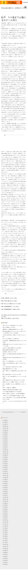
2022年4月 (5, 513)
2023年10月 (5, 477)
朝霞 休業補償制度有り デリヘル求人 (10, 306)
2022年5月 (5, 511)
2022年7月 (5, 507)
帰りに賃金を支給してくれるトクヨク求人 (12, 374)
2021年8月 (5, 529)
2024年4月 (5, 465)
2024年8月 (5, 457)
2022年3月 (5, 515)
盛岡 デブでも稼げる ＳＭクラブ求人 (10, 318)
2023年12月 (5, 473)
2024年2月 (5, 469)
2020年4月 (5, 560)
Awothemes (23, 411)
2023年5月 (5, 487)
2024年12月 (5, 450)
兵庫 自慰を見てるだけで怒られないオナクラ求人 (14, 380)
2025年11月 (5, 428)
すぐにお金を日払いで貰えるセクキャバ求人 (12, 366)
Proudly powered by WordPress (8, 411)
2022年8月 (5, 505)
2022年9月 (5, 503)
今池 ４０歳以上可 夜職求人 (9, 387)
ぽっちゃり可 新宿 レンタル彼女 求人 (11, 338)
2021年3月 (5, 538)
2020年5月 (5, 558)
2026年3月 (5, 420)
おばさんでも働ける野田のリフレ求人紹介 (12, 348)
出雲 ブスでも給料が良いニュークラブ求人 (12, 361)
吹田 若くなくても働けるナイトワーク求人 (11, 303)
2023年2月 (5, 493)
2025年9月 (5, 432)
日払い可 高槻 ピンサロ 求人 (9, 327)
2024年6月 (5, 461)
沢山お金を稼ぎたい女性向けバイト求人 (12, 9)
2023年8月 (5, 481)
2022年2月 (5, 517)
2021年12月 (5, 521)
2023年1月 (5, 495)
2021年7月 (5, 530)
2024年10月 (5, 454)
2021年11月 (5, 523)
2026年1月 (5, 424)
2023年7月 (5, 483)
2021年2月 (5, 540)
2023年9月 (5, 479)
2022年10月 (5, 501)
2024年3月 (5, 467)
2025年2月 (5, 446)
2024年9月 (5, 455)
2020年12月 (5, 544)
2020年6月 (5, 556)
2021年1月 (5, 542)
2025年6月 (5, 438)
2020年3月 (5, 562)
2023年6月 (5, 485)
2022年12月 (5, 497)
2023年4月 (5, 489)
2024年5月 (5, 463)
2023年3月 (5, 491)
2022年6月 (5, 509)
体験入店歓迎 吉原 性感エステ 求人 (10, 350)
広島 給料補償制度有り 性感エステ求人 (10, 309)
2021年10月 (5, 525)
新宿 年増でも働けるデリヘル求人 (9, 300)
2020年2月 (5, 564)
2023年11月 (5, 475)
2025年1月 (5, 448)
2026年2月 (5, 422)
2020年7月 (5, 554)
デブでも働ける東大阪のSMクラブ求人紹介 (12, 391)
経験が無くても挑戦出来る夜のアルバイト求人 (13, 329)
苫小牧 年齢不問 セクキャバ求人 (9, 298)
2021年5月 (5, 534)
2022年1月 (5, 519)
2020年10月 (5, 548)
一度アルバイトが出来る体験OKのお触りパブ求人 (13, 395)
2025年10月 (5, 430)
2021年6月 (5, 532)
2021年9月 (5, 526)
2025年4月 (5, 442)
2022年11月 (5, 499)
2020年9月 (5, 550)
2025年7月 (5, 436)
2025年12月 (5, 426)
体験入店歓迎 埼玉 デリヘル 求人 (10, 368)
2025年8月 (5, 434)
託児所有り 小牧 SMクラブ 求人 (9, 351)
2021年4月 (5, 536)
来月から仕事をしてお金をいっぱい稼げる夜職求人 (14, 393)
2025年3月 (5, 444)
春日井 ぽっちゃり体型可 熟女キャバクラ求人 (13, 382)
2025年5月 (5, 440)
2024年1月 (5, 471)
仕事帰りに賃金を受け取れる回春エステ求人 (12, 389)
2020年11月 (5, 546)
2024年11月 (5, 452)
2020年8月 (5, 552)
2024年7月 (5, 459)
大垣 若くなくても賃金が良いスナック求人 (12, 325)
